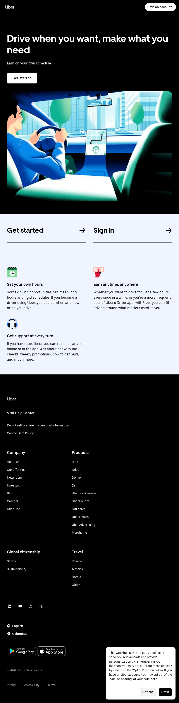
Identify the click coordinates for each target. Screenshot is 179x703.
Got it (165, 692)
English (17, 626)
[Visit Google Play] (22, 651)
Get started (22, 78)
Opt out (147, 692)
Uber (9, 7)
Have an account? (160, 7)
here (153, 679)
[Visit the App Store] (51, 651)
